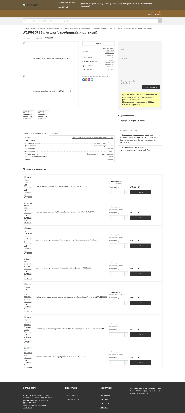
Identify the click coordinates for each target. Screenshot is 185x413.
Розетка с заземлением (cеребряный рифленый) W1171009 (61, 357)
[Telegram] (92, 79)
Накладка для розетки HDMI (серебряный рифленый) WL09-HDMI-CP (65, 212)
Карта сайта (27, 408)
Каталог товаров (71, 395)
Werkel (110, 159)
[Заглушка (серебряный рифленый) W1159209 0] (50, 58)
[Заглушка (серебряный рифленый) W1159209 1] (50, 91)
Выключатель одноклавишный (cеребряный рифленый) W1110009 (63, 268)
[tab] (55, 133)
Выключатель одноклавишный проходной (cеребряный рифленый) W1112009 (68, 240)
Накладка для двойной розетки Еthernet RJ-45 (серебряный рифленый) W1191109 (70, 329)
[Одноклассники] (86, 79)
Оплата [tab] (134, 131)
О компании (105, 395)
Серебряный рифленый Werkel (132, 121)
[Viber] (89, 79)
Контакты (104, 408)
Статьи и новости (72, 399)
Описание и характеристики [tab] (36, 133)
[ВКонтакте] (83, 79)
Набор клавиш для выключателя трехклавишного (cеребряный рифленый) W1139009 (71, 297)
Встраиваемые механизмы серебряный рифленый (92, 138)
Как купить (104, 403)
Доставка (104, 399)
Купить (141, 192)
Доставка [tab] (124, 131)
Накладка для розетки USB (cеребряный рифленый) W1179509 (62, 186)
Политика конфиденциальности (35, 405)
